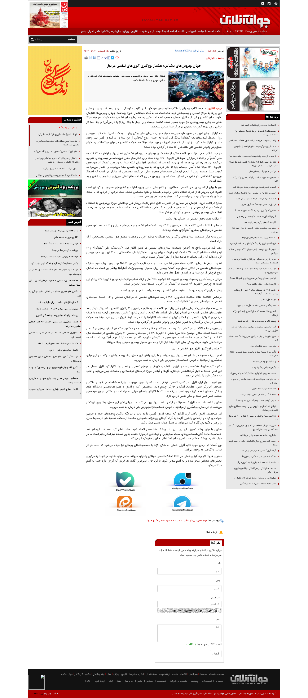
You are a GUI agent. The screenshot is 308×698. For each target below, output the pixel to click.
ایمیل (218, 580)
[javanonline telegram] (112, 57)
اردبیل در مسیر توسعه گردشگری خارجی (257, 205)
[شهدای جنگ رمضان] (253, 62)
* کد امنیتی (215, 598)
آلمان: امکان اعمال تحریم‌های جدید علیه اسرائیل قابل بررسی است (254, 328)
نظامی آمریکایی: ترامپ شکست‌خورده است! (255, 210)
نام (219, 563)
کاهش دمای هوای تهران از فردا (63, 350)
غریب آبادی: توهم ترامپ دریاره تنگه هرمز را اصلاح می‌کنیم (253, 251)
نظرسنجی (161, 681)
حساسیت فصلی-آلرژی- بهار (160, 520)
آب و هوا (129, 681)
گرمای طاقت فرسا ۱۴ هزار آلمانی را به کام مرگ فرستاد (255, 313)
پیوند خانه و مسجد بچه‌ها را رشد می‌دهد (257, 321)
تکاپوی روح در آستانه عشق (66, 237)
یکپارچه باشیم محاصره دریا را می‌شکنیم (258, 435)
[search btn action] (32, 39)
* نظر (218, 619)
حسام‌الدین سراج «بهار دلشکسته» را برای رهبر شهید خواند (253, 443)
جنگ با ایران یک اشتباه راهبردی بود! (259, 238)
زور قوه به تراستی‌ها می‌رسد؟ (65, 250)
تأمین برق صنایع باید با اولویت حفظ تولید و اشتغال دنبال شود (253, 354)
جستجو (149, 681)
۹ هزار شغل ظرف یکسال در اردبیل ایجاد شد (58, 302)
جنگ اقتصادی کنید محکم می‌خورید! (259, 456)
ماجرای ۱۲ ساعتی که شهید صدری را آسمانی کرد (55, 151)
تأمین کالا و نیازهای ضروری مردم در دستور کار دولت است (55, 370)
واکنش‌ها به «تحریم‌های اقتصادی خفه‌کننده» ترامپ (252, 140)
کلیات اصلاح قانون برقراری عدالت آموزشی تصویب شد (55, 391)
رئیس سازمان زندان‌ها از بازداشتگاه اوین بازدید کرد (54, 263)
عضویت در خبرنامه (178, 681)
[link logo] (261, 18)
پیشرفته (38, 39)
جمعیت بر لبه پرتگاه (67, 128)
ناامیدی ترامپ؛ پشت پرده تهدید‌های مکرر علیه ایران (252, 156)
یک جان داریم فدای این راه (263, 346)
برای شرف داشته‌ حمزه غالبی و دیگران (60, 169)
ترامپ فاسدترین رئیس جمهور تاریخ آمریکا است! (253, 278)
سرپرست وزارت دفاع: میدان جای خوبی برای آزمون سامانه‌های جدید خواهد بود (253, 427)
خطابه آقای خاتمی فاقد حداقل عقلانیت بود (256, 305)
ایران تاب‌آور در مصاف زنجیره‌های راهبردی (256, 216)
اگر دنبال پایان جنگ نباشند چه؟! (261, 284)
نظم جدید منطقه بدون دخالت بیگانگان (258, 484)
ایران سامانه (38, 693)
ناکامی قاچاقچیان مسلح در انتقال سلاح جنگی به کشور (55, 294)
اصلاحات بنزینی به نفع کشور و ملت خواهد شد (254, 187)
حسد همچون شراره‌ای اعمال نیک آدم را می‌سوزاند (253, 373)
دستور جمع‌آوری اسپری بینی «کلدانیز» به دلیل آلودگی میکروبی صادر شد (55, 324)
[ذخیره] (94, 57)
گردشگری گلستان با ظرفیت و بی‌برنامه (259, 451)
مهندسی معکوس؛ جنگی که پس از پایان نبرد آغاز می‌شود (255, 230)
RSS (87, 681)
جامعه (221, 58)
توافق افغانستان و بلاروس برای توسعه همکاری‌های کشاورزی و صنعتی (253, 408)
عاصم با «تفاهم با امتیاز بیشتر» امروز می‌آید (256, 462)
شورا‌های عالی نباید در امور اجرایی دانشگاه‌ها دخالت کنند (253, 338)
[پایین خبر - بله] (125, 484)
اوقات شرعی (99, 681)
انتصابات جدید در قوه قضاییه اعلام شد (258, 125)
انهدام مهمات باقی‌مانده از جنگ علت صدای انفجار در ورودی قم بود (55, 272)
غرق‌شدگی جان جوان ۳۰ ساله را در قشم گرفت (57, 309)
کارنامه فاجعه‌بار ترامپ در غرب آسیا (260, 222)
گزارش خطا (211, 532)
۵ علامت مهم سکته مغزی (264, 389)
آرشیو (139, 681)
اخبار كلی (210, 58)
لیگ (111, 681)
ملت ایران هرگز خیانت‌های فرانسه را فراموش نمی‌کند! (256, 148)
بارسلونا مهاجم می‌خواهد (264, 361)
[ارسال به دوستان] (90, 57)
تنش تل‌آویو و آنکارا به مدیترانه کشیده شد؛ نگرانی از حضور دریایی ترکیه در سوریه (253, 164)
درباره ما (219, 681)
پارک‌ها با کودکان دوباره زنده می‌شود (61, 231)
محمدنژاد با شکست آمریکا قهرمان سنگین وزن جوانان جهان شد (256, 133)
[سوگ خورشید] (253, 95)
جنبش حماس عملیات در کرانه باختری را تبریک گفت (255, 179)
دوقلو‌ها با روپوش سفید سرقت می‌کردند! (59, 257)
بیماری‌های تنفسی (185, 520)
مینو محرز (202, 520)
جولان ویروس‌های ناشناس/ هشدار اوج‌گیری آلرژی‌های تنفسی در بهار (154, 65)
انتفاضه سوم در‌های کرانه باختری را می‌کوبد (256, 199)
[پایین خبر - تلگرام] (182, 505)
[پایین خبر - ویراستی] (182, 483)
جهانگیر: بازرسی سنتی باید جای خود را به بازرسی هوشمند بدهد (55, 381)
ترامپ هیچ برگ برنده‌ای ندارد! (262, 171)
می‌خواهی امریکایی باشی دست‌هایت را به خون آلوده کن (255, 381)
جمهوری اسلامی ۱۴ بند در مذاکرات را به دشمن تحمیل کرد (55, 335)
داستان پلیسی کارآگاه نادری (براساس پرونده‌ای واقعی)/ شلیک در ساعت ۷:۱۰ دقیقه (57, 160)
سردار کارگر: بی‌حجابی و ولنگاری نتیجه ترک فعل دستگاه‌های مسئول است (255, 261)
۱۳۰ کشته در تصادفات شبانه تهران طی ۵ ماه (58, 343)
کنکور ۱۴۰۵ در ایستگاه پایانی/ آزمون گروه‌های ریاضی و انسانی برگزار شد (256, 292)
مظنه (119, 681)
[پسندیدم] (117, 58)
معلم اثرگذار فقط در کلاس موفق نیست (258, 394)
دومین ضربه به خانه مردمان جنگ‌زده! (61, 244)
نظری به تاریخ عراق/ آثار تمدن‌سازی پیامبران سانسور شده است (57, 143)
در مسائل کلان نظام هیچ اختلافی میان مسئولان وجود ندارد (55, 359)
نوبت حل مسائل (268, 300)
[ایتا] (125, 506)
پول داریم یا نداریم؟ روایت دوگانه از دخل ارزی (255, 478)
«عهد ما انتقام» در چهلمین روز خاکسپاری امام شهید (252, 193)
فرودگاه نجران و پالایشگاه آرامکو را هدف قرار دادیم (253, 243)
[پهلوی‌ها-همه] (55, 207)
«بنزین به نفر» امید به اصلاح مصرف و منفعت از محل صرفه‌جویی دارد (253, 270)
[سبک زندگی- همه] (55, 80)
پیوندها (194, 681)
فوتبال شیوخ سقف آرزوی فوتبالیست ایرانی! (57, 134)
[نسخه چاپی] (86, 57)
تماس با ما (207, 681)
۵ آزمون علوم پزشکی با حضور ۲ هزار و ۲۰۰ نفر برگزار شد (253, 418)
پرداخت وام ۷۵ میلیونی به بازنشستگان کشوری (57, 315)
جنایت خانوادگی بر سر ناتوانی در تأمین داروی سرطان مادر (256, 470)
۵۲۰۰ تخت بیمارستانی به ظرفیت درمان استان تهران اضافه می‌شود (55, 283)
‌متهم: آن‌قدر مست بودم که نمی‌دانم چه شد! (256, 400)
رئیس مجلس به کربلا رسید (263, 367)
